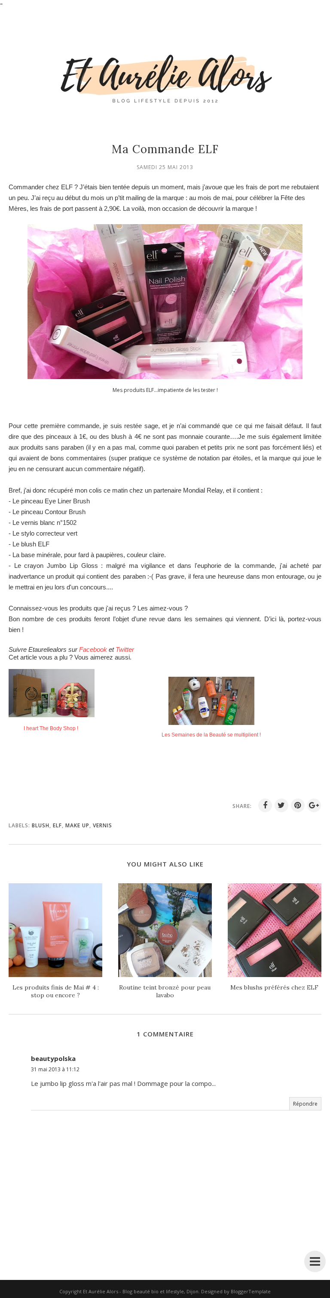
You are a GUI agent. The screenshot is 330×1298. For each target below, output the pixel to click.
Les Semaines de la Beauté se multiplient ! (211, 735)
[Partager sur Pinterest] (298, 805)
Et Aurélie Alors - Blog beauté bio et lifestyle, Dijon (141, 1291)
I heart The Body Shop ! (51, 728)
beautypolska (53, 1058)
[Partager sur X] (281, 805)
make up (77, 825)
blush (40, 825)
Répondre (305, 1103)
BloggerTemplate (251, 1291)
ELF (57, 825)
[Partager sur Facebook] (265, 805)
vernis (102, 825)
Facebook (93, 649)
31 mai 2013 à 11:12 (55, 1069)
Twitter (125, 649)
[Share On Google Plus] (314, 805)
